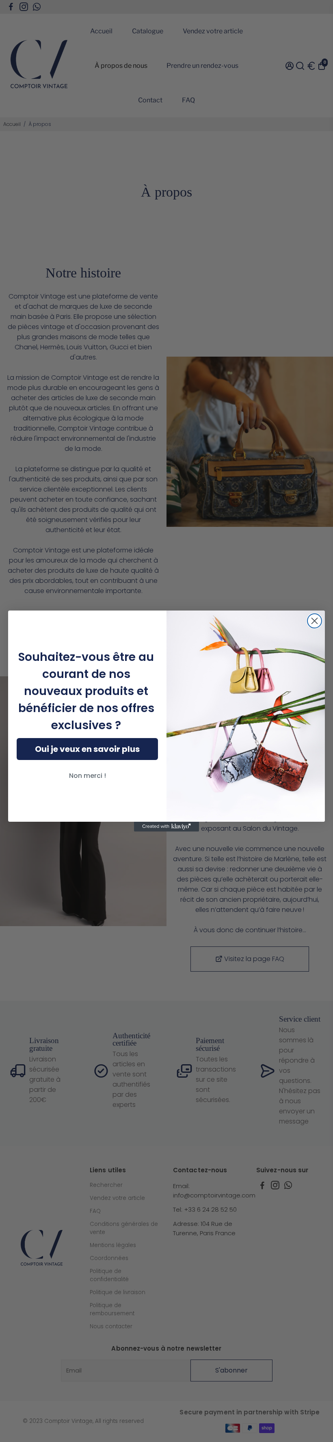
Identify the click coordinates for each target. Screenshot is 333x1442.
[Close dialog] (314, 621)
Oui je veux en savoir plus (87, 749)
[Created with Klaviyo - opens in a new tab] (166, 826)
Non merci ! (87, 775)
